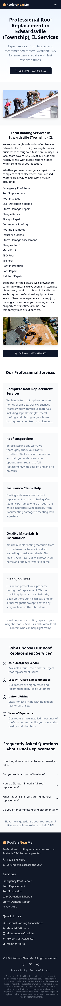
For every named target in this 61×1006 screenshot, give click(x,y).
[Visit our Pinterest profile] (37, 964)
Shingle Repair (11, 214)
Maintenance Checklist (20, 933)
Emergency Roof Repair (17, 188)
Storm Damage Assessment (20, 240)
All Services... (10, 907)
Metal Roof (9, 250)
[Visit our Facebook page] (23, 964)
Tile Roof (8, 260)
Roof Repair (10, 271)
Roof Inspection (12, 198)
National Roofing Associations (25, 923)
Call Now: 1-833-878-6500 (32, 70)
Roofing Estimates (14, 229)
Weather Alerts (16, 944)
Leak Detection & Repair (17, 204)
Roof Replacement (14, 193)
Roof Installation (13, 266)
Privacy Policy (19, 970)
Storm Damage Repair (16, 209)
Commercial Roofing (15, 224)
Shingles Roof (11, 245)
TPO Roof (8, 255)
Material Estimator (18, 928)
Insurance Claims (13, 235)
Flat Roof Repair (12, 276)
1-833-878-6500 (16, 859)
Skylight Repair (12, 219)
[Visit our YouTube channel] (30, 964)
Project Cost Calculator (21, 938)
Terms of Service (40, 970)
